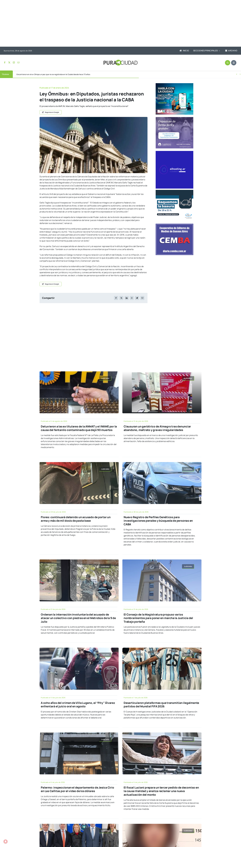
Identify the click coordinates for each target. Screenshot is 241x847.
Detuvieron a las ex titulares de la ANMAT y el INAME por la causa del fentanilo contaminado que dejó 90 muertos (79, 428)
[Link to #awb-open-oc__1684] (233, 62)
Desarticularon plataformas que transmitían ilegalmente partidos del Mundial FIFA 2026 (161, 704)
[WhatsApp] (131, 298)
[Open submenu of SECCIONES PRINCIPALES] (219, 51)
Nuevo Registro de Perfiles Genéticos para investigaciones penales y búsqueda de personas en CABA (158, 520)
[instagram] (14, 62)
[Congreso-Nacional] (93, 118)
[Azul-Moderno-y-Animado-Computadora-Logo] (174, 152)
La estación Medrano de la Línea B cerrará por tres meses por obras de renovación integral (54, 74)
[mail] (18, 62)
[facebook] (5, 62)
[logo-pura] (120, 60)
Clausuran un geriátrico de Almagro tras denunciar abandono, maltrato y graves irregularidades (157, 428)
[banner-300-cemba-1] (174, 224)
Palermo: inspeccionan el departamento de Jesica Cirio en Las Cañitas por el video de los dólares (77, 789)
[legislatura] (174, 118)
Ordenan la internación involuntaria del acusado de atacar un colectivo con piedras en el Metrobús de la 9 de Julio (78, 618)
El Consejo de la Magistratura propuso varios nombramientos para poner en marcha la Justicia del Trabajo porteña (158, 618)
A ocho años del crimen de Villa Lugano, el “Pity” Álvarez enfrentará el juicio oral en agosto (78, 704)
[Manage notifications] (6, 841)
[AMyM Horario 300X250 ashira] (174, 190)
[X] (121, 298)
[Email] (142, 298)
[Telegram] (137, 298)
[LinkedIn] (126, 298)
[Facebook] (116, 298)
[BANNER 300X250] (174, 84)
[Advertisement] (118, 23)
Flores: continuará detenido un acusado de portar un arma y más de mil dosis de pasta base (76, 519)
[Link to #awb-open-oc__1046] (227, 62)
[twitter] (9, 62)
